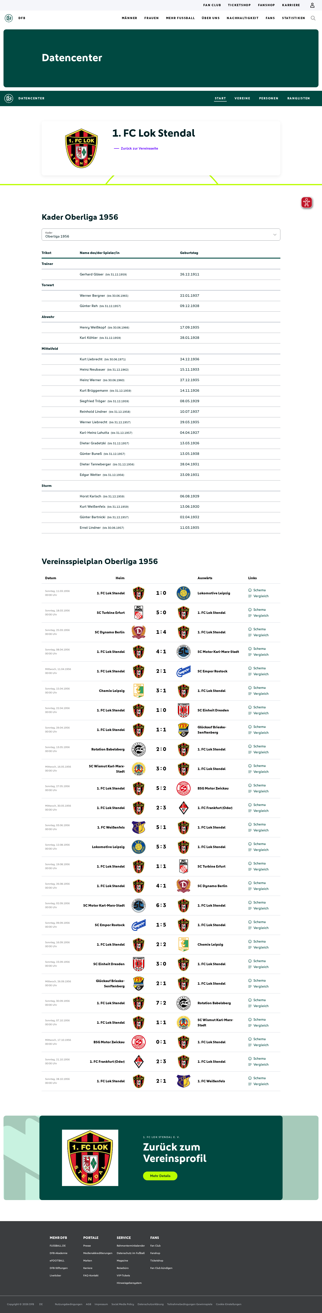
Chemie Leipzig (112, 691)
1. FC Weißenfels (111, 827)
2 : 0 (161, 749)
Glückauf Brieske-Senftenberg (212, 729)
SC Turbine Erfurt (111, 613)
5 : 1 (161, 827)
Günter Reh (89, 306)
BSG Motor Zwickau (213, 788)
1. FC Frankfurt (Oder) (215, 808)
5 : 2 (161, 788)
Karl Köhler (89, 337)
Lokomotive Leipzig (214, 593)
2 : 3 (161, 808)
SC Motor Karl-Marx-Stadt (218, 652)
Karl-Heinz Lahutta (94, 432)
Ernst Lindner (90, 527)
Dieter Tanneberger (95, 464)
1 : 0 (161, 593)
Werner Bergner (92, 295)
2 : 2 (161, 944)
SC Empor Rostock (212, 671)
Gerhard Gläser (92, 274)
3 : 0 (161, 769)
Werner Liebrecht (93, 422)
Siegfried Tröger (93, 401)
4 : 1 (161, 651)
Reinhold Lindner (93, 411)
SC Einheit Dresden (213, 710)
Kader (48, 232)
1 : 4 (161, 632)
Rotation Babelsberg (108, 749)
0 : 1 (161, 1042)
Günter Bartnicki (92, 517)
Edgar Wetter (90, 475)
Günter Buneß (91, 454)
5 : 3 (161, 847)
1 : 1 (161, 729)
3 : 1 (161, 690)
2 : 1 (161, 671)
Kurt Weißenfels (92, 506)
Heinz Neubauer (92, 369)
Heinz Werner (90, 380)
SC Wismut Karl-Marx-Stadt (107, 769)
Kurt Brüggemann (94, 390)
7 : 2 (161, 1003)
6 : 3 (161, 905)
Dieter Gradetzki (93, 443)
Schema (259, 590)
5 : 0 (161, 612)
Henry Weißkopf (93, 327)
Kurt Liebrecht (91, 359)
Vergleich (261, 596)
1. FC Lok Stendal (111, 593)
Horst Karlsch (90, 496)
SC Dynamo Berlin (110, 632)
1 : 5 (161, 925)
